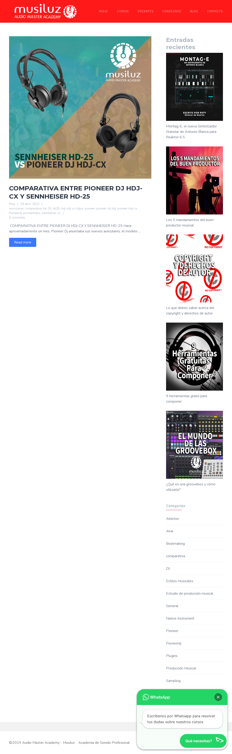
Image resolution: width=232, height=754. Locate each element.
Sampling (173, 680)
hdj (63, 209)
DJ (168, 568)
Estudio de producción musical (189, 593)
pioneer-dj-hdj (106, 209)
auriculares (16, 209)
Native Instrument (180, 618)
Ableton (172, 518)
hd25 (56, 209)
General (172, 605)
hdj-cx (71, 209)
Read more (22, 242)
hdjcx (79, 209)
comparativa (33, 209)
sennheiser (49, 213)
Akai (169, 531)
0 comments (17, 218)
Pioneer (172, 630)
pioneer (90, 209)
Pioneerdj (15, 213)
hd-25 (47, 209)
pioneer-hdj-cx (127, 209)
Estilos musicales (179, 581)
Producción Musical (181, 668)
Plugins (172, 655)
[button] (218, 697)
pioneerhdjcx (31, 213)
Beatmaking (175, 543)
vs (59, 213)
